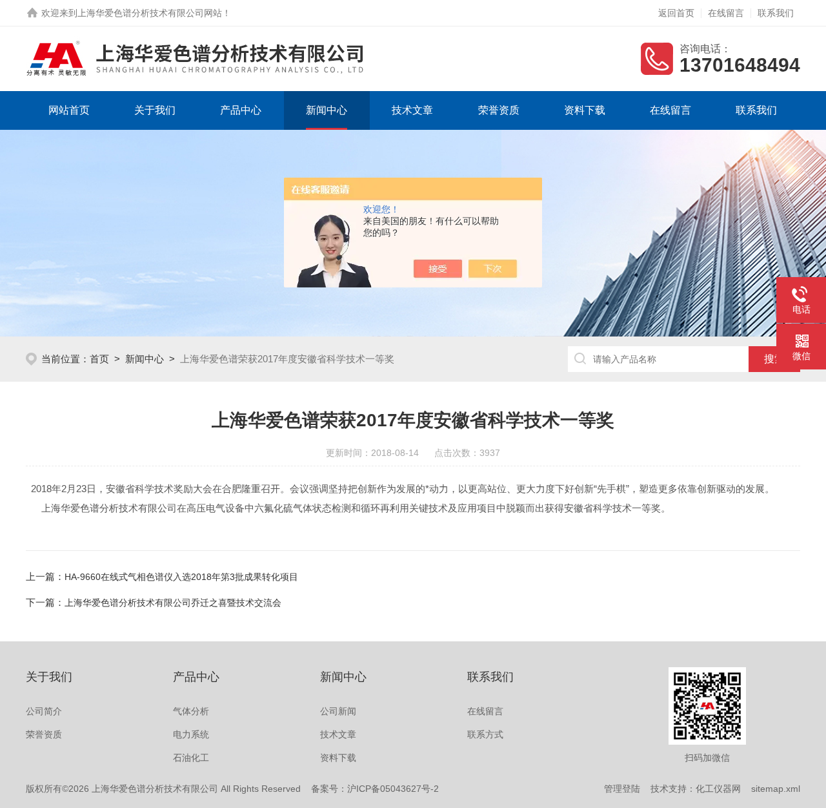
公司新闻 (338, 711)
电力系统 (191, 734)
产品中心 (240, 110)
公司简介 (44, 711)
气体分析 (191, 711)
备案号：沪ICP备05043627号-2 (375, 788)
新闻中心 (326, 110)
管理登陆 (622, 788)
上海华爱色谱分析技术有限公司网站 (149, 13)
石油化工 (191, 757)
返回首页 (676, 13)
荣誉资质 (498, 110)
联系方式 (485, 734)
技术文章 (412, 110)
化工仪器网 (718, 788)
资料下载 (584, 110)
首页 (99, 358)
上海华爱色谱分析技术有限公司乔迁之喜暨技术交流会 (173, 602)
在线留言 (726, 13)
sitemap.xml (775, 788)
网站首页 (69, 110)
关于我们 (155, 110)
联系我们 (776, 13)
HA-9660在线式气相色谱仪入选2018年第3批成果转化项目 (181, 577)
